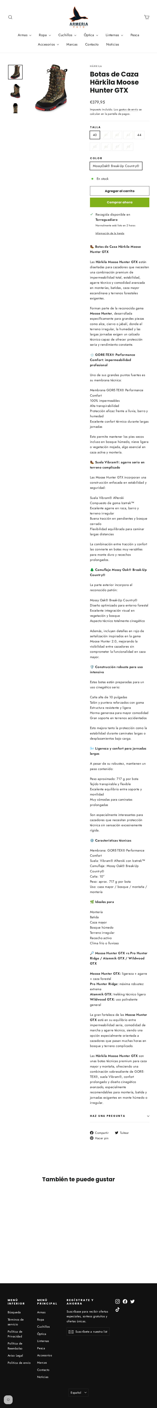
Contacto (92, 44)
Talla (95, 127)
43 (128, 135)
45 (95, 146)
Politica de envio (19, 1363)
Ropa (43, 35)
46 (106, 146)
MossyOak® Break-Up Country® (116, 166)
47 (117, 146)
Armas (23, 35)
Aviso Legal (15, 1355)
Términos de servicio (16, 1322)
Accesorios (47, 44)
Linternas (113, 35)
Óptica (89, 35)
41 (106, 135)
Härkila (96, 66)
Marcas (72, 44)
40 (95, 135)
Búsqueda (14, 1312)
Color (96, 158)
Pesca (135, 35)
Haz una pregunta (107, 1116)
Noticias (112, 44)
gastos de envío (128, 109)
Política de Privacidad (15, 1334)
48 (128, 146)
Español (76, 1392)
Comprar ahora (119, 202)
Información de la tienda (110, 233)
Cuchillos (65, 35)
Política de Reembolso (15, 1345)
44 (139, 135)
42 (117, 135)
